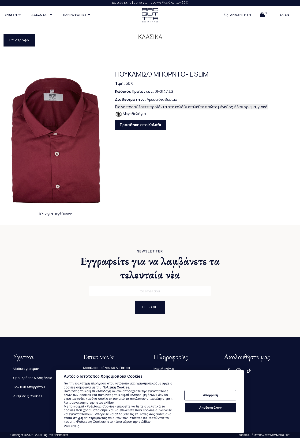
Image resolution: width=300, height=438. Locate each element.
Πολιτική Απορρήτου (29, 387)
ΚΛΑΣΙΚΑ (150, 36)
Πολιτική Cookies (115, 387)
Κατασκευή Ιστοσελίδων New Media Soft (264, 435)
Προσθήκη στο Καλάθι (140, 124)
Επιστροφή (19, 40)
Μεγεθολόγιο (134, 113)
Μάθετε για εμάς (26, 368)
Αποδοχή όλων (210, 407)
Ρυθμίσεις (71, 426)
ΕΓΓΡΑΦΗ (150, 307)
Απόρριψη (210, 395)
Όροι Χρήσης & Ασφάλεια (32, 378)
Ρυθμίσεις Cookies (27, 396)
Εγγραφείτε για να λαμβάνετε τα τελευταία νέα (150, 267)
